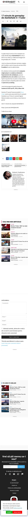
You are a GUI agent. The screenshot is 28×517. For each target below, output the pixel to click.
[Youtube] (14, 474)
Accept (9, 512)
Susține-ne (14, 485)
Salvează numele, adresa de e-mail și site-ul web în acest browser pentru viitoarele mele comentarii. (12, 331)
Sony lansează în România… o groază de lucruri (20, 166)
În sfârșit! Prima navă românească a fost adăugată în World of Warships (18, 410)
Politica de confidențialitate (14, 488)
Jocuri (12, 224)
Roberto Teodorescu (6, 11)
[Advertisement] (14, 204)
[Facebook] (7, 21)
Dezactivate (17, 512)
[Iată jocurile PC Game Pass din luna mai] (5, 242)
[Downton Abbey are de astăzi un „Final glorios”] (5, 235)
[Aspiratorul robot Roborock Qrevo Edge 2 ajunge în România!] (5, 250)
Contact (14, 493)
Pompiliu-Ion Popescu (14, 236)
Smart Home (14, 247)
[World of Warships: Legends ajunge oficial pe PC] (5, 258)
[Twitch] (18, 474)
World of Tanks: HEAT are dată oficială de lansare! (17, 388)
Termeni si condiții (14, 490)
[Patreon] (22, 474)
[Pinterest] (14, 21)
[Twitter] (10, 21)
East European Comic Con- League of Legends (6, 166)
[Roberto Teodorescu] (7, 179)
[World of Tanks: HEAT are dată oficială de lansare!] (5, 227)
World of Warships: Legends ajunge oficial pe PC (17, 402)
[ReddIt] (20, 21)
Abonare (21, 466)
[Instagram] (10, 474)
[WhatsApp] (17, 21)
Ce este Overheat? (14, 482)
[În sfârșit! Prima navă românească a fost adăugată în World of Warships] (5, 409)
